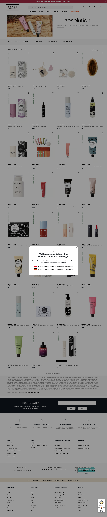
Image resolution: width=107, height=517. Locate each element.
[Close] (76, 247)
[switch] (101, 511)
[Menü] (104, 500)
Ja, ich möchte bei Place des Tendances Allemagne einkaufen (55, 266)
